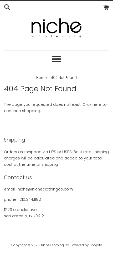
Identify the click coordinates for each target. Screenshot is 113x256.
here (97, 104)
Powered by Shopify (86, 245)
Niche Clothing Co (55, 245)
